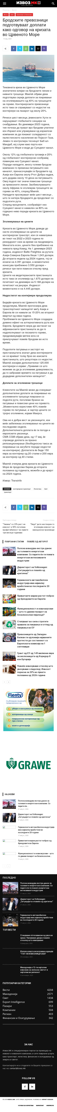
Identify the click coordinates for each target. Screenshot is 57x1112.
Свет (12, 15)
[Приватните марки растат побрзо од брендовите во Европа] (9, 599)
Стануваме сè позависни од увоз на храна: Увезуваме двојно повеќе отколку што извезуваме (36, 937)
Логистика (37, 489)
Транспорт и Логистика (24, 15)
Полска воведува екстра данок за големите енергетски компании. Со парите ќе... (34, 803)
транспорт (8, 492)
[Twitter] (19, 48)
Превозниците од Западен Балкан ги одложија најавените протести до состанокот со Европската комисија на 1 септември (34, 640)
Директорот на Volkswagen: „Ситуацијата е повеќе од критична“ (32, 570)
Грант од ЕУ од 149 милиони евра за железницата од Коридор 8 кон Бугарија (35, 656)
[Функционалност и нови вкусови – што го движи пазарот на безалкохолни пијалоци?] (9, 611)
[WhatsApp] (25, 48)
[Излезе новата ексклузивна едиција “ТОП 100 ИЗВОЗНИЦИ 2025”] (10, 956)
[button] (4, 3)
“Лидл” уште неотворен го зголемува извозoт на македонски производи (42, 527)
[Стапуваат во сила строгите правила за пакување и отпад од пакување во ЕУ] (9, 624)
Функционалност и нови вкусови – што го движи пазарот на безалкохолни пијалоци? (35, 611)
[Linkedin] (32, 48)
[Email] (38, 48)
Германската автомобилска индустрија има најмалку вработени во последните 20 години (36, 830)
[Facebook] (13, 48)
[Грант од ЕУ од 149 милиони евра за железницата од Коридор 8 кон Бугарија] (9, 656)
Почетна (6, 10)
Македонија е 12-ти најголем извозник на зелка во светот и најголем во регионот (34, 969)
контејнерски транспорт (22, 489)
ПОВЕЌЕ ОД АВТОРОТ (37, 541)
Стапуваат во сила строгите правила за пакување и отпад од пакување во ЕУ (35, 624)
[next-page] (8, 682)
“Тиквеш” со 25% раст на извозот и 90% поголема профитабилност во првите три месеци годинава (15, 528)
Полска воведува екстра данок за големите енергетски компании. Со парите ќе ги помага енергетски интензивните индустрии (35, 554)
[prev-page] (4, 682)
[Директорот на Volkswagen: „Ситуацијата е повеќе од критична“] (9, 570)
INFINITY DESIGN (47, 1099)
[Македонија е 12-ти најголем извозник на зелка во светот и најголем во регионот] (10, 972)
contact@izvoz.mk (17, 1068)
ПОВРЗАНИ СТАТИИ (14, 541)
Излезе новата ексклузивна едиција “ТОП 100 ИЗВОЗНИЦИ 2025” (36, 952)
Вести (14, 10)
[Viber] (44, 48)
